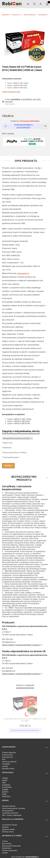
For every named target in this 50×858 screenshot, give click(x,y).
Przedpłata (6, 764)
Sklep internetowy (24, 857)
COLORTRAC (7, 787)
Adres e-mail (7, 443)
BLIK (3, 759)
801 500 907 (7, 639)
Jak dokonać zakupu (9, 825)
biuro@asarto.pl (8, 642)
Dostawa (5, 827)
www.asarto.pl (23, 273)
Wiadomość (7, 448)
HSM (4, 783)
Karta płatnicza (7, 757)
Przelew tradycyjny (9, 752)
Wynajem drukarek (9, 806)
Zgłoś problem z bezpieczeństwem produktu (21, 645)
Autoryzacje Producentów (11, 846)
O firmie (5, 841)
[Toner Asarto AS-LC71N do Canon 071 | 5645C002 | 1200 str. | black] (25, 703)
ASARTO (5, 792)
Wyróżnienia (6, 848)
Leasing (5, 766)
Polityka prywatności (9, 850)
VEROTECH (6, 796)
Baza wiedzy (6, 843)
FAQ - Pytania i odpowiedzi (12, 815)
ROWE (4, 794)
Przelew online (7, 755)
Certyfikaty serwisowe (10, 813)
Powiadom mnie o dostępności (23, 126)
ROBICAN (5, 15)
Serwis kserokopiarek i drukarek (13, 808)
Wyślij (8, 466)
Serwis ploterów (8, 811)
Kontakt (5, 853)
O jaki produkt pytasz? (11, 457)
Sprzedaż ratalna (8, 768)
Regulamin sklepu (8, 829)
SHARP (4, 780)
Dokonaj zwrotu (7, 832)
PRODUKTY (16, 15)
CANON (5, 778)
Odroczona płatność (9, 762)
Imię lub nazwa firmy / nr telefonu (15, 452)
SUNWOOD (6, 785)
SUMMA (5, 790)
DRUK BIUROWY (30, 15)
